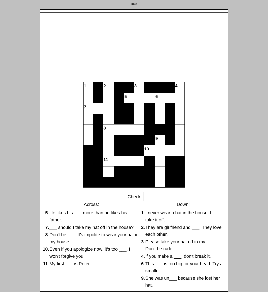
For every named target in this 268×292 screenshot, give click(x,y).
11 (105, 159)
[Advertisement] (134, 48)
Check (134, 196)
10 (146, 148)
